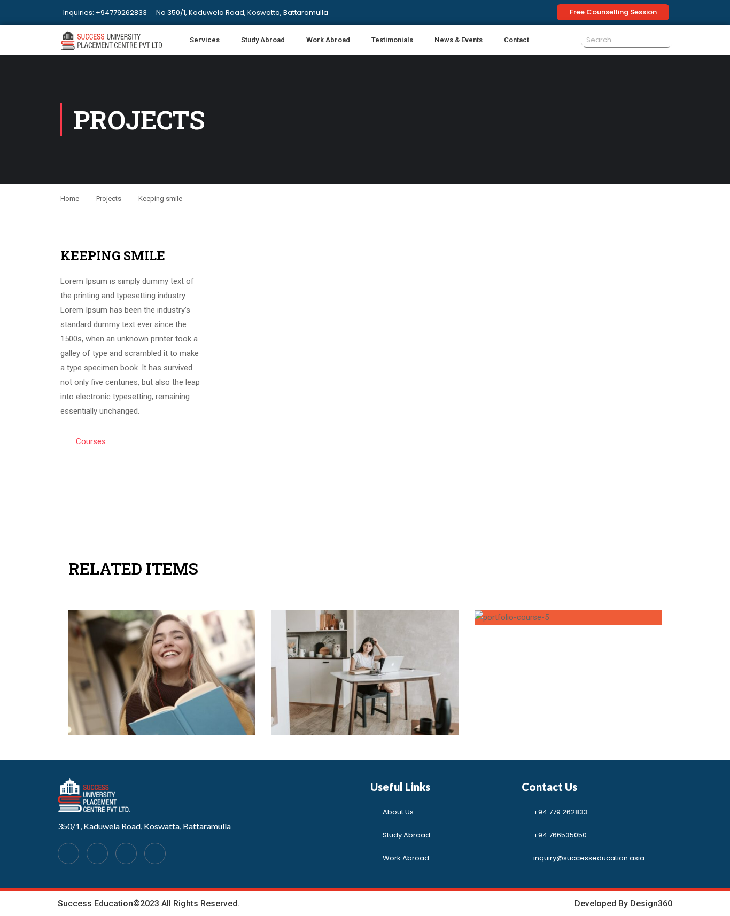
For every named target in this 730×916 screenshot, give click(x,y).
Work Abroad (328, 40)
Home (69, 199)
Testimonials (392, 40)
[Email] (126, 853)
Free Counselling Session (613, 12)
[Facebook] (68, 853)
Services (205, 40)
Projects (108, 199)
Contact (516, 40)
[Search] (664, 40)
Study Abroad (263, 40)
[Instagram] (155, 853)
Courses (91, 441)
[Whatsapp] (97, 853)
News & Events (458, 40)
